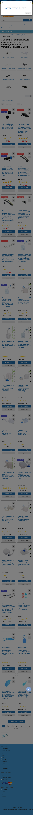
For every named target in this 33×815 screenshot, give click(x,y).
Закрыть (28, 13)
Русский (12, 8)
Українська (25, 8)
